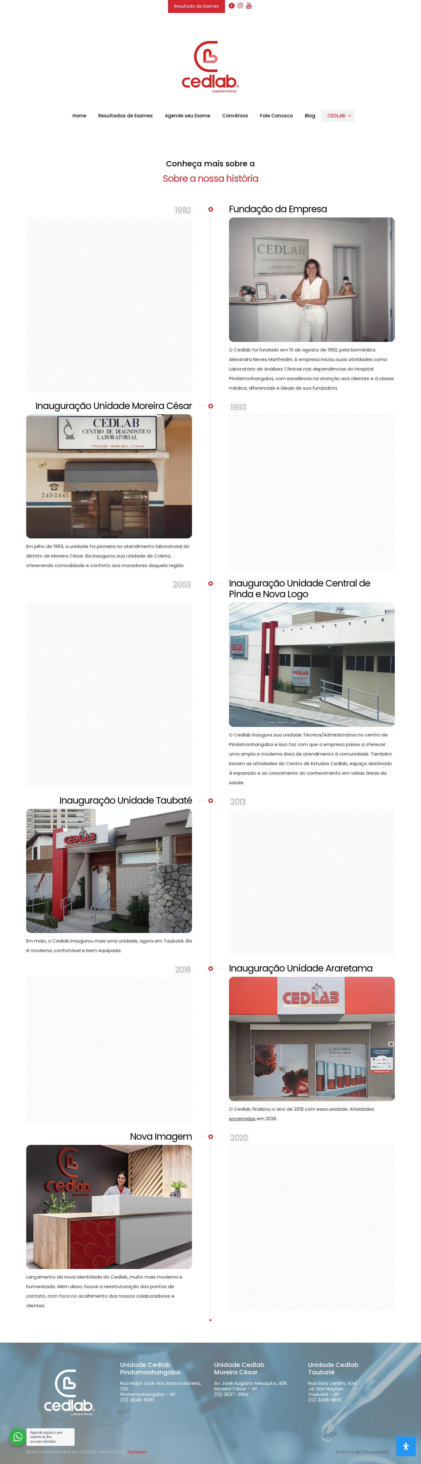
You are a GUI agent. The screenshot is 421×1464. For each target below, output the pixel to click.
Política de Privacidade (362, 1452)
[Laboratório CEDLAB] (210, 67)
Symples (137, 1452)
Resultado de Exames (196, 6)
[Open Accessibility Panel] (406, 1446)
